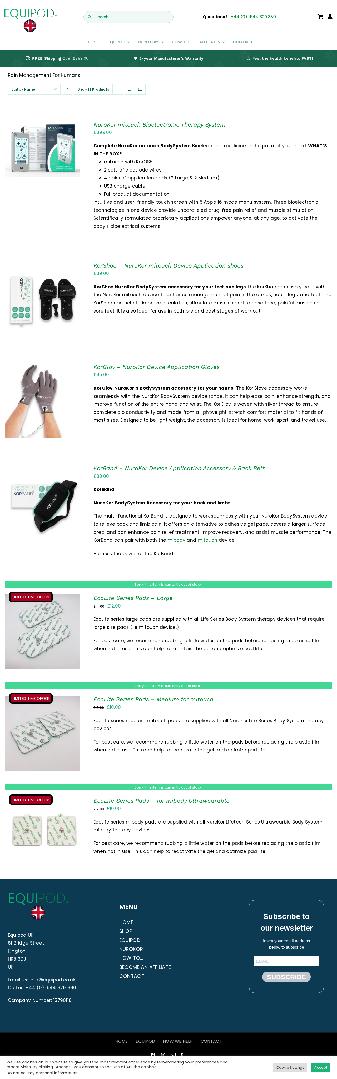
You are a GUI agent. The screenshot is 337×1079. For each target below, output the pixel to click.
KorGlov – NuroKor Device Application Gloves (156, 367)
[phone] (183, 1054)
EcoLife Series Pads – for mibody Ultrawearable (161, 800)
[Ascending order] (67, 89)
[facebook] (153, 1054)
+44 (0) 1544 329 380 (253, 17)
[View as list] (140, 89)
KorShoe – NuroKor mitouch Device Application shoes (168, 265)
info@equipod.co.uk (52, 980)
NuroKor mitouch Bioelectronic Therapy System (159, 124)
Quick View (59, 150)
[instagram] (163, 1054)
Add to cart (27, 150)
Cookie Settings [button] (290, 1067)
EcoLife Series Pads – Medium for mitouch (153, 699)
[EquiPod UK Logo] (30, 10)
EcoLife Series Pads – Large (133, 598)
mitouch (208, 540)
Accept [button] (320, 1067)
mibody (177, 540)
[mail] (173, 1054)
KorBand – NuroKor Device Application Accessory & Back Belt (179, 468)
